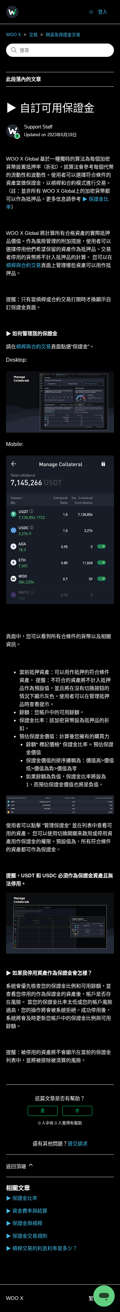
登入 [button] (102, 11)
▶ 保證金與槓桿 (24, 1223)
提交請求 (78, 1143)
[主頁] (12, 12)
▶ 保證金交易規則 (26, 1236)
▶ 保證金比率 (21, 1198)
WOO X (13, 34)
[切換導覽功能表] (91, 11)
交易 (33, 34)
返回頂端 (16, 1166)
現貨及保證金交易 (63, 34)
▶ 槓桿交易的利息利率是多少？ (41, 1248)
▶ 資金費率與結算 (26, 1211)
